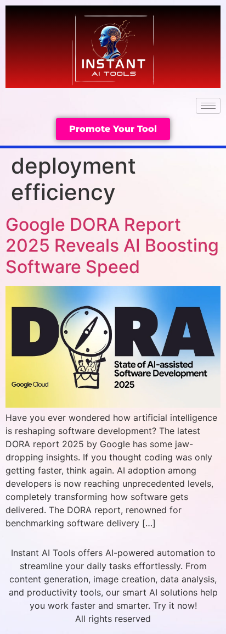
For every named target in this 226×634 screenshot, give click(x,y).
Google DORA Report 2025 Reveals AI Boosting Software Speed (112, 245)
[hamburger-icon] (208, 106)
